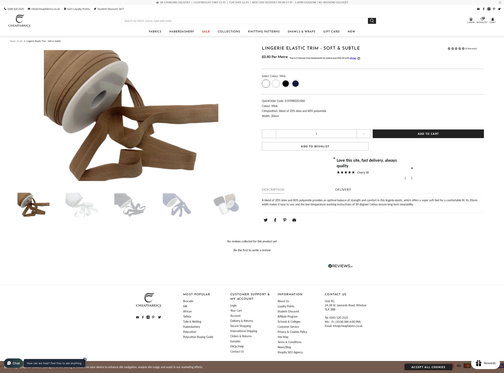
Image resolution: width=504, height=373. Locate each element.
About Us (283, 301)
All (21, 41)
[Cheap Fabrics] (19, 21)
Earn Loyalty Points (78, 9)
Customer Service (288, 326)
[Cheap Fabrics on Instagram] (489, 9)
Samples (235, 341)
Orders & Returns (241, 336)
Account (235, 315)
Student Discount (288, 311)
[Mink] (266, 83)
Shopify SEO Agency (290, 352)
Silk (185, 306)
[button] (462, 50)
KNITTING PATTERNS (264, 31)
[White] (276, 83)
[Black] (286, 83)
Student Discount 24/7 (110, 9)
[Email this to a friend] (294, 220)
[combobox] (244, 21)
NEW (351, 31)
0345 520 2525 (15, 9)
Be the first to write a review (252, 250)
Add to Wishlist (315, 146)
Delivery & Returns (241, 320)
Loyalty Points (286, 306)
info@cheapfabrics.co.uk (45, 9)
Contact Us (237, 351)
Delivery (343, 189)
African (187, 311)
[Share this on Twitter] (265, 220)
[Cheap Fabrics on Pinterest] (494, 9)
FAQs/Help (237, 346)
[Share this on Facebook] (275, 220)
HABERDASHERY (181, 31)
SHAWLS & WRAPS (301, 31)
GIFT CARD (331, 31)
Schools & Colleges (289, 321)
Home (13, 41)
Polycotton (189, 331)
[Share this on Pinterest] (284, 220)
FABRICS (155, 31)
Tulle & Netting (192, 321)
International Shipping (243, 331)
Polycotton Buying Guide (198, 337)
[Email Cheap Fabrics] (478, 9)
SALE (206, 31)
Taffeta (187, 316)
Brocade (188, 301)
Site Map (283, 337)
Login (233, 305)
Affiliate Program (288, 316)
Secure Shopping (240, 326)
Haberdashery (191, 326)
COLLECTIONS (229, 31)
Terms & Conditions (289, 342)
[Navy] (295, 83)
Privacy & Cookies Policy (292, 331)
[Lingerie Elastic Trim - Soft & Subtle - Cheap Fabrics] (129, 117)
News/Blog (284, 347)
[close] (500, 3)
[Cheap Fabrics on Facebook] (483, 9)
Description (273, 189)
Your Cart (236, 310)
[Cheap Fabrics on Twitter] (499, 9)
